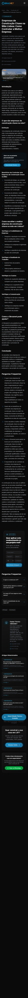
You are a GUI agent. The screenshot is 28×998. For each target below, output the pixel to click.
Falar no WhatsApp (15, 768)
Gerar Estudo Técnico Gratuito (15, 717)
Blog (8, 10)
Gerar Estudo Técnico (11, 165)
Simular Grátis (12, 745)
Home (3, 10)
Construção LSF (15, 10)
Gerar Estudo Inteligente (13, 565)
